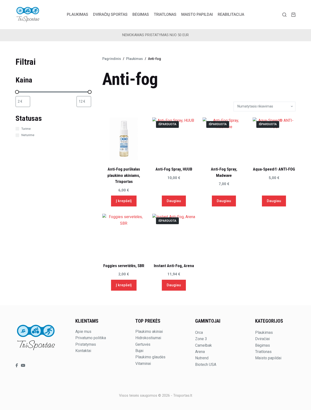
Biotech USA (205, 364)
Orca (199, 332)
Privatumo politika (90, 338)
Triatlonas (165, 14)
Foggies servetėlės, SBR (123, 265)
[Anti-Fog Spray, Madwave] (224, 138)
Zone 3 (201, 338)
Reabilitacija (231, 14)
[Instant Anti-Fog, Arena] (173, 235)
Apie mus (83, 331)
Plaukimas (77, 14)
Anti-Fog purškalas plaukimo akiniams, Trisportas (123, 175)
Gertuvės (142, 344)
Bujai (139, 350)
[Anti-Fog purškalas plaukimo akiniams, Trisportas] (123, 138)
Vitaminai (143, 363)
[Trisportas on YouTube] (23, 365)
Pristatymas (85, 344)
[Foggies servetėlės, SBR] (123, 235)
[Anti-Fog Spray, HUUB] (173, 138)
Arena (200, 351)
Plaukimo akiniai (149, 331)
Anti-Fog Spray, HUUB (174, 169)
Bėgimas (140, 14)
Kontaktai (83, 350)
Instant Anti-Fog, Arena (174, 265)
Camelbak (203, 345)
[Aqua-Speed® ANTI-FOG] (274, 138)
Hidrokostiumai (148, 338)
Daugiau (174, 201)
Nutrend (201, 358)
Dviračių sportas (110, 14)
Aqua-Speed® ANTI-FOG (274, 169)
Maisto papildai (197, 14)
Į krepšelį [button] (124, 201)
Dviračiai (262, 338)
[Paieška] (284, 15)
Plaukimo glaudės (150, 357)
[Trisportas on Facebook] (17, 365)
